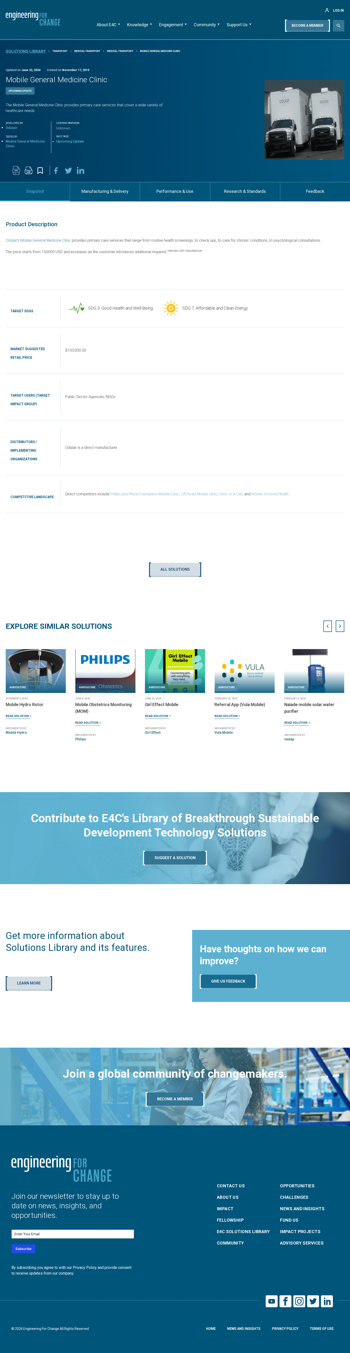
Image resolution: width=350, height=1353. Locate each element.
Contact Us (231, 1185)
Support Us (237, 24)
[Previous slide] (327, 626)
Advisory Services (302, 1242)
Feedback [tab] (315, 191)
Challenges (294, 1197)
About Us (228, 1197)
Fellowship (230, 1220)
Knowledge (137, 24)
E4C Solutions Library (243, 1231)
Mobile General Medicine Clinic (45, 240)
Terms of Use (322, 1329)
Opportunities (297, 1185)
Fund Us (289, 1220)
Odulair (11, 128)
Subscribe (23, 1249)
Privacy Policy (285, 1329)
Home (211, 1329)
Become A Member (307, 25)
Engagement (171, 24)
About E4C (106, 24)
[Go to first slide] (340, 626)
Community (205, 24)
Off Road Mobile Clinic (199, 494)
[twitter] (68, 170)
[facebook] (56, 170)
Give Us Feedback (228, 981)
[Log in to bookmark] (40, 170)
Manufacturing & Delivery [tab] (105, 191)
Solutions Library (26, 51)
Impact (225, 1208)
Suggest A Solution (175, 858)
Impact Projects (300, 1231)
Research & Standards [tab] (245, 191)
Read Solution (17, 722)
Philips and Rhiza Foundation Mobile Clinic (144, 494)
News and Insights (302, 1208)
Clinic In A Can (231, 494)
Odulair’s (13, 240)
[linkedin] (81, 170)
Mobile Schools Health (270, 494)
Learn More (29, 983)
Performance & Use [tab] (174, 191)
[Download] (16, 170)
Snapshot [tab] (35, 191)
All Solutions (175, 569)
